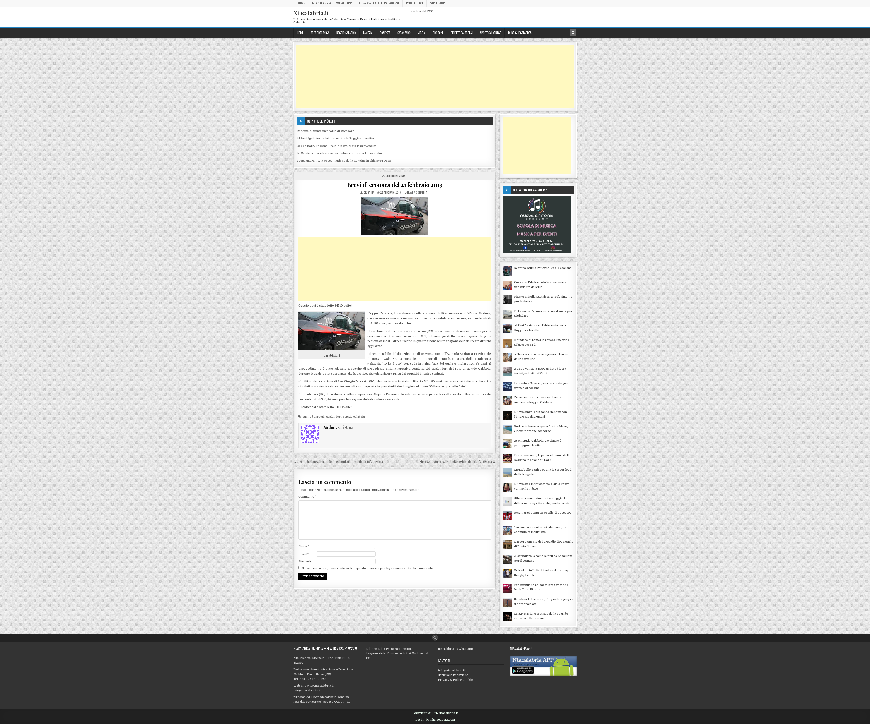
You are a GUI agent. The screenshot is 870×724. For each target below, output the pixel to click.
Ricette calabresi (462, 32)
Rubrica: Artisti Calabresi (379, 3)
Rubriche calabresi (520, 32)
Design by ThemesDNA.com (435, 719)
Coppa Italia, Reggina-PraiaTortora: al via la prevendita (336, 146)
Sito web (304, 561)
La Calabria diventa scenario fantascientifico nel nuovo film (339, 153)
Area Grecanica (320, 32)
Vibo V (421, 32)
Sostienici (438, 3)
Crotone (438, 32)
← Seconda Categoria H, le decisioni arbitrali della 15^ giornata (338, 461)
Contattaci (414, 3)
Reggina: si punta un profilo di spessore (325, 131)
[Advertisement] (432, 76)
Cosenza (385, 32)
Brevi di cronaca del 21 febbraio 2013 (394, 185)
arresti (319, 416)
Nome (303, 546)
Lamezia (367, 32)
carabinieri (333, 416)
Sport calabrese (490, 32)
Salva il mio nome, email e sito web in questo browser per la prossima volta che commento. (368, 568)
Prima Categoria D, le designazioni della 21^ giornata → (456, 461)
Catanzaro (404, 32)
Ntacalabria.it (311, 13)
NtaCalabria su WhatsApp (332, 3)
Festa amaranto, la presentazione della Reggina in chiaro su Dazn (344, 160)
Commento (307, 496)
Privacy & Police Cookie (455, 679)
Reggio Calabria (346, 32)
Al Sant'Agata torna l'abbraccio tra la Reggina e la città (335, 138)
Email (303, 554)
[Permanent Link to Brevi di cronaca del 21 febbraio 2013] (394, 216)
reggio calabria (354, 416)
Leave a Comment (417, 192)
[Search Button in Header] (573, 32)
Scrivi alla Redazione (453, 675)
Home (301, 3)
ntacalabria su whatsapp (455, 648)
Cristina (369, 192)
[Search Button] (435, 638)
